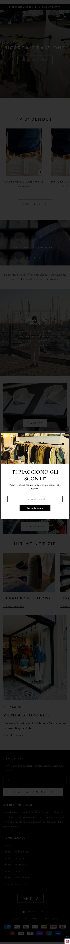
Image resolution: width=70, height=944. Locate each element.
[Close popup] (66, 429)
